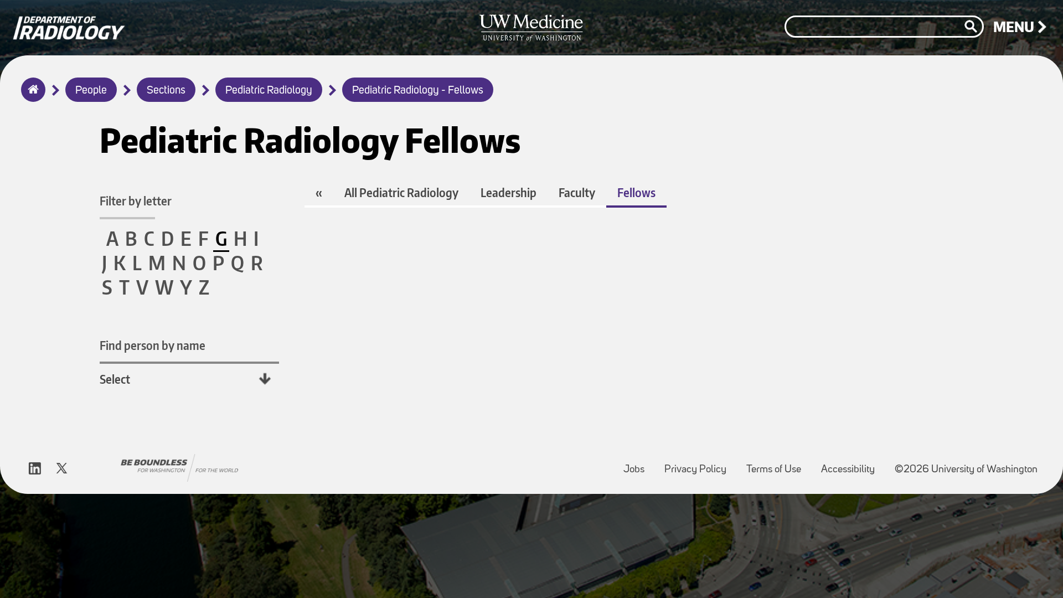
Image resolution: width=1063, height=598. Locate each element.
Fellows (636, 192)
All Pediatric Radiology (401, 192)
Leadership (508, 192)
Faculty (577, 192)
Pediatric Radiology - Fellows (417, 90)
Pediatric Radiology (268, 90)
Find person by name (152, 345)
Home (31, 97)
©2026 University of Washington (966, 470)
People (91, 90)
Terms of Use (778, 464)
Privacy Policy (699, 464)
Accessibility (852, 464)
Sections (166, 90)
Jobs (638, 464)
